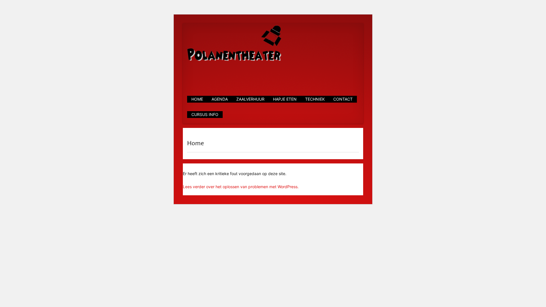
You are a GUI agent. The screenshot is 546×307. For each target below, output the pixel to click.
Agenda (220, 99)
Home (197, 99)
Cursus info (204, 114)
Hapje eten (285, 99)
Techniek (315, 99)
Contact (343, 99)
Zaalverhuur (250, 99)
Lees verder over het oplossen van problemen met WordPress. (241, 186)
